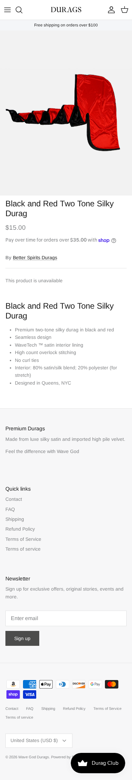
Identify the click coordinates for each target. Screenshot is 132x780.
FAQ (10, 509)
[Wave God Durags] (66, 9)
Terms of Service (23, 539)
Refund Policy (20, 529)
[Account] (109, 9)
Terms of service (23, 549)
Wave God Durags (33, 757)
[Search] (22, 9)
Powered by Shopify (67, 757)
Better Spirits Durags (35, 257)
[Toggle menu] (7, 9)
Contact (13, 499)
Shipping (14, 519)
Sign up (22, 638)
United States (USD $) (34, 740)
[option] (66, 113)
